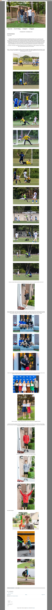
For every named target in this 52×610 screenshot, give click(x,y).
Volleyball (31, 29)
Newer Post (9, 594)
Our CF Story (17, 29)
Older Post (43, 594)
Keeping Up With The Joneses (26, 3)
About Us (10, 29)
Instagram (24, 29)
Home (26, 594)
